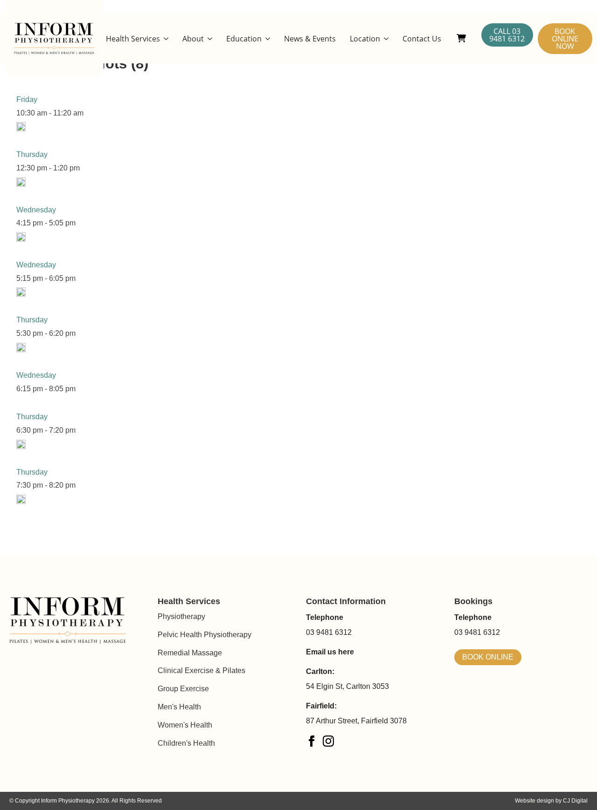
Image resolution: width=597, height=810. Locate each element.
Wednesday (36, 210)
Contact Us (422, 39)
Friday (26, 99)
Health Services (133, 39)
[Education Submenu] (266, 39)
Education (244, 39)
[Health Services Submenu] (164, 39)
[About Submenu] (208, 39)
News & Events (310, 39)
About (193, 39)
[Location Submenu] (384, 39)
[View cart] (461, 38)
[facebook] (311, 741)
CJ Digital (575, 800)
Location (365, 39)
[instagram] (328, 741)
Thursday (32, 154)
